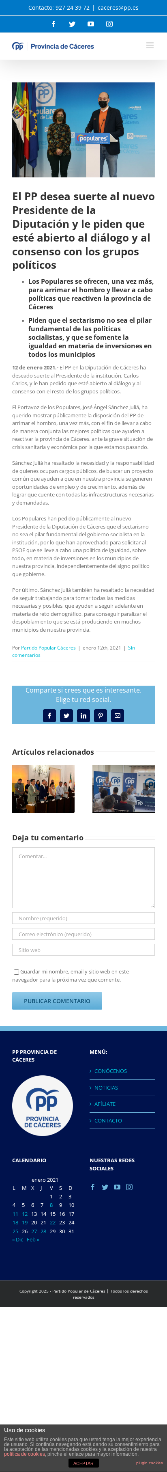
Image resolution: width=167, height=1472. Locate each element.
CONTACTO (108, 1120)
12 (25, 1213)
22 (53, 1222)
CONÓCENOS (110, 1071)
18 (15, 1222)
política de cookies (24, 1454)
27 (34, 1231)
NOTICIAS (106, 1087)
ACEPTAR (83, 1463)
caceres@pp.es (118, 7)
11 (15, 1213)
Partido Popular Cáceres (48, 647)
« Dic (17, 1239)
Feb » (33, 1239)
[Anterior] (18, 789)
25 (15, 1231)
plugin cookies (149, 1463)
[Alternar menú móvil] (150, 45)
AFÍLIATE (105, 1103)
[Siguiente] (149, 789)
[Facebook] (93, 1187)
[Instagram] (129, 1187)
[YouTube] (117, 1187)
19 (25, 1222)
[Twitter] (105, 1187)
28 (43, 1231)
